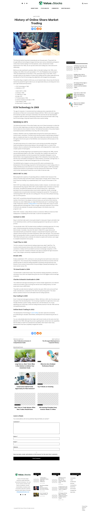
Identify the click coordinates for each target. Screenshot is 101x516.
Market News (34, 8)
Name (15, 436)
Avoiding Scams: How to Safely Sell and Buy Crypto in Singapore (80, 76)
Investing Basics (65, 8)
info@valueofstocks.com (23, 492)
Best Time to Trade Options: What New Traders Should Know (24, 408)
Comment (16, 421)
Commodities (55, 8)
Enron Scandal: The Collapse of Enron (44, 494)
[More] (40, 29)
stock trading (34, 312)
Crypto (71, 479)
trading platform (32, 203)
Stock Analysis (45, 8)
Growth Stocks (73, 481)
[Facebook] (32, 29)
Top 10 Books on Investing (45, 386)
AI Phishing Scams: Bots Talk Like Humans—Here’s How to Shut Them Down (80, 67)
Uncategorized (73, 490)
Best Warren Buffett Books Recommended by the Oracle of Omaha (44, 487)
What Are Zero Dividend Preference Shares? (48, 365)
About (83, 508)
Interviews (72, 483)
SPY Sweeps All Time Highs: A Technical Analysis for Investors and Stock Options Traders (80, 85)
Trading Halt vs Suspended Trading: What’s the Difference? (44, 479)
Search (86, 3)
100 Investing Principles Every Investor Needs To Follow (48, 408)
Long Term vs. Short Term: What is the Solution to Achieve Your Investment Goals (25, 366)
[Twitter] (35, 29)
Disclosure (84, 507)
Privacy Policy (84, 506)
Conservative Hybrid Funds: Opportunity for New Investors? (25, 387)
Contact (83, 510)
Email (15, 442)
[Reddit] (38, 29)
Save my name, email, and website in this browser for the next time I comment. (35, 454)
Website (15, 447)
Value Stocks (72, 492)
